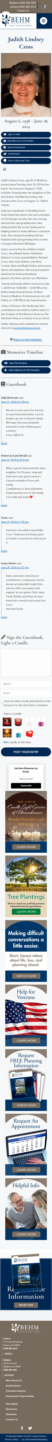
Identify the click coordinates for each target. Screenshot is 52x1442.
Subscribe (26, 786)
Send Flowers (14, 154)
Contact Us (11, 1419)
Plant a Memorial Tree (19, 160)
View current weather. (27, 339)
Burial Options (13, 1385)
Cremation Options (16, 1391)
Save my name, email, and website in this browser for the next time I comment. (27, 703)
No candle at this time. (18, 742)
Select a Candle (12, 714)
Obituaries (11, 1414)
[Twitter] (30, 1428)
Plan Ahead (12, 1403)
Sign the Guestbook (16, 148)
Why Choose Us (14, 1380)
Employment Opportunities (20, 1396)
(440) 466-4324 (10, 1349)
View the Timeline (18, 363)
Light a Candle (14, 134)
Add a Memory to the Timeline (20, 141)
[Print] (4, 169)
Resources (11, 1409)
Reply (4, 443)
